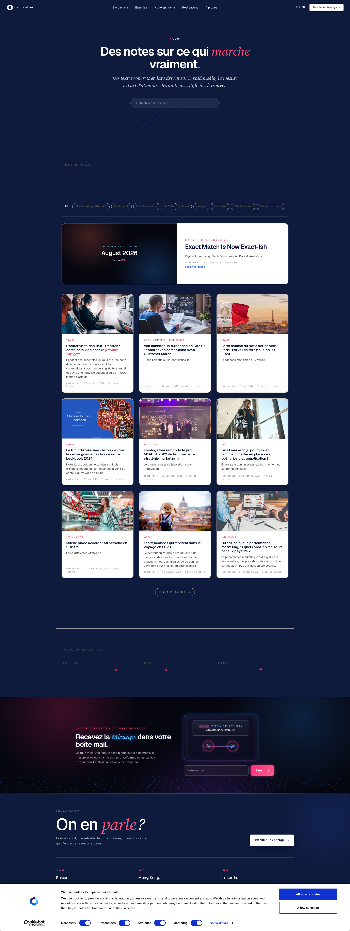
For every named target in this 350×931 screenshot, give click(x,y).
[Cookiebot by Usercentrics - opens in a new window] (34, 923)
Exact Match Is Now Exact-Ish (226, 247)
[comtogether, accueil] (20, 7)
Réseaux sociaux (270, 206)
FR (303, 7)
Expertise (141, 7)
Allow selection (308, 907)
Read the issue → (196, 266)
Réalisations (190, 7)
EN (298, 7)
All (66, 206)
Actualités (220, 206)
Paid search (121, 206)
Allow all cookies (308, 894)
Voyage (201, 206)
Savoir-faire (120, 7)
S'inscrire (262, 770)
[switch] (124, 923)
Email (185, 206)
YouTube (169, 206)
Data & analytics (146, 206)
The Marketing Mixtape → (91, 206)
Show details (219, 923)
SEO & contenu (243, 206)
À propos (212, 7)
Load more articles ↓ (175, 592)
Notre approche (165, 7)
